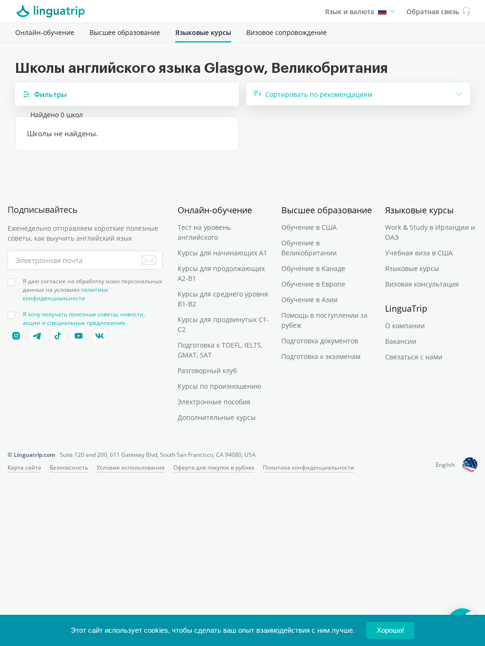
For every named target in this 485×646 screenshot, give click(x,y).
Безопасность (69, 467)
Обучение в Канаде (313, 268)
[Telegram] (36, 335)
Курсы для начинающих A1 (222, 252)
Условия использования (131, 467)
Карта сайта (24, 467)
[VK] (99, 335)
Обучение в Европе (313, 283)
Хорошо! (390, 630)
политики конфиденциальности (65, 294)
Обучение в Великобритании (309, 247)
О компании (405, 325)
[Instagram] (16, 335)
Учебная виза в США (419, 252)
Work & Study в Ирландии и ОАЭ (430, 232)
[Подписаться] (149, 260)
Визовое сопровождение (286, 32)
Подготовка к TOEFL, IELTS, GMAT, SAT (220, 349)
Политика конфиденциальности (308, 467)
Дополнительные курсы (217, 417)
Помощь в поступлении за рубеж (324, 320)
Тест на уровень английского (204, 232)
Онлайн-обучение (44, 32)
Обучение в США (309, 227)
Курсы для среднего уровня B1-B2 (223, 298)
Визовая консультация (422, 283)
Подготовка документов (319, 340)
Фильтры (50, 94)
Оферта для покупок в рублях (213, 467)
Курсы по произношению (219, 386)
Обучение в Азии (309, 299)
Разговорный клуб (207, 370)
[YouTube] (78, 335)
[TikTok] (57, 335)
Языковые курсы (203, 32)
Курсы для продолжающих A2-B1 (221, 273)
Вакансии (400, 341)
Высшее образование (125, 32)
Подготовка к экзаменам (320, 356)
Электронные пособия (214, 401)
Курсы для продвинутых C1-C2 (223, 324)
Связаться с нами (413, 356)
